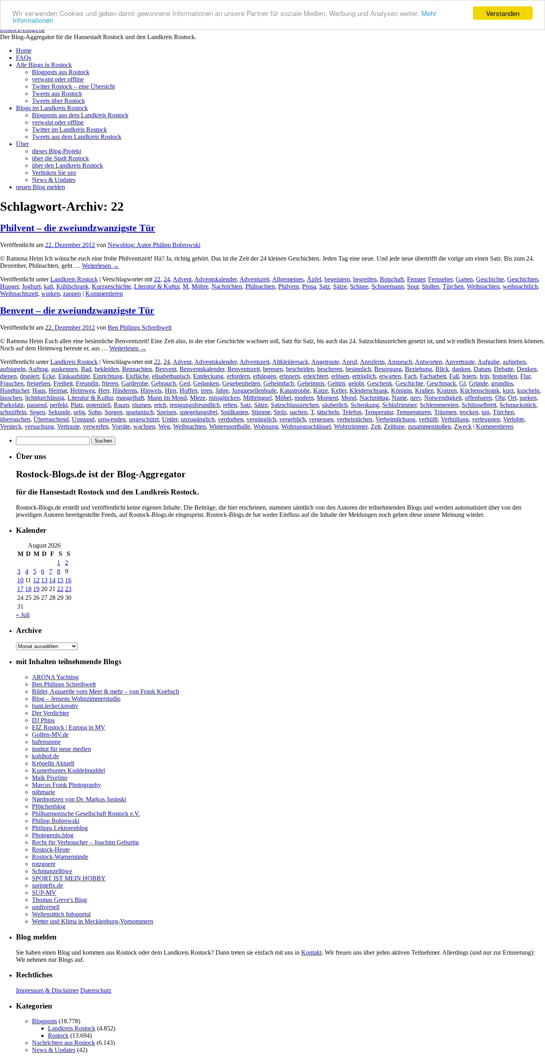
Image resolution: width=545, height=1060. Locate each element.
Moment (327, 397)
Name (399, 397)
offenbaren (478, 397)
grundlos (502, 383)
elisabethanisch (171, 376)
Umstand (83, 419)
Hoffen (188, 390)
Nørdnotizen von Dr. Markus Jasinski (79, 799)
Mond (348, 397)
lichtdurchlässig (44, 397)
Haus (38, 390)
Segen (37, 412)
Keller (338, 390)
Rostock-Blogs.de (22, 29)
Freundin (87, 383)
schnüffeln (13, 412)
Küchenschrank (480, 390)
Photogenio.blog (52, 835)
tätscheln (328, 412)
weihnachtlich (520, 286)
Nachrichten (226, 286)
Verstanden (502, 13)
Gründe (478, 383)
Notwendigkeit (443, 397)
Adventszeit (254, 279)
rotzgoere (43, 863)
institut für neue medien (61, 749)
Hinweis (151, 390)
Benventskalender (202, 369)
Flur (525, 376)
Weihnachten (483, 286)
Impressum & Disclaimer (47, 990)
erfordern (238, 376)
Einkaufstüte (74, 376)
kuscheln (528, 390)
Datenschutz (95, 990)
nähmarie (43, 792)
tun (486, 412)
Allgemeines (288, 279)
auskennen (64, 369)
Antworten (428, 361)
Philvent (288, 286)
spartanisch (140, 412)
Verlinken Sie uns (54, 172)
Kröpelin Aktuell (53, 763)
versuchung (39, 426)
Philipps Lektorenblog (60, 828)
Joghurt (31, 286)
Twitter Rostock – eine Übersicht (73, 86)
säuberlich (335, 404)
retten (230, 404)
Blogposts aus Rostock (60, 72)
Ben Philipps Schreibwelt (140, 327)
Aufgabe (489, 361)
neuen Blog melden (40, 187)
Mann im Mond (167, 397)
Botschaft (392, 279)
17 (20, 588)
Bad (86, 369)
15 (60, 580)
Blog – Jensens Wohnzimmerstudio (76, 698)
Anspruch (399, 361)
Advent (182, 279)
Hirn (170, 390)
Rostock (58, 1035)
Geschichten (522, 279)
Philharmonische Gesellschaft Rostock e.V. (86, 813)
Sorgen (113, 412)
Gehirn (336, 383)
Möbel (283, 397)
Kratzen (447, 390)
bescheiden (300, 369)
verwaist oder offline (58, 79)
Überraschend (51, 419)
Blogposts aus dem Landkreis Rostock (80, 115)
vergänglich (261, 419)
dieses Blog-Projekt (56, 151)
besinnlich (358, 369)
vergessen (321, 419)
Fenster (416, 279)
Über (22, 143)
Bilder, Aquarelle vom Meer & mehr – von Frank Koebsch (105, 691)
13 (44, 580)
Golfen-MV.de (50, 734)
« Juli (23, 614)
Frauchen (12, 383)
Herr (103, 390)
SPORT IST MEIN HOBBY (69, 878)
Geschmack (441, 383)
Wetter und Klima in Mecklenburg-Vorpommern (92, 921)
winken (50, 293)
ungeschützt (144, 419)
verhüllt (428, 419)
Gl (462, 383)
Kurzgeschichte (111, 286)
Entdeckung (208, 376)
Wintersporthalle (229, 426)
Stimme (261, 412)
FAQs (23, 57)
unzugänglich (198, 419)
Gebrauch (163, 383)
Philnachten (260, 286)
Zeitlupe (394, 426)
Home (24, 50)
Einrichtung (107, 376)
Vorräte (121, 426)
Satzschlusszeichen (295, 404)
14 (52, 580)
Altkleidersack (290, 361)
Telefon (351, 412)
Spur (413, 286)
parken (528, 397)
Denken (527, 369)
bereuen (273, 369)
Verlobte (513, 419)
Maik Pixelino (49, 777)
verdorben (230, 419)
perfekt (58, 404)
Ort (512, 397)
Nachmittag (374, 397)
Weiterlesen (100, 265)
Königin (401, 390)
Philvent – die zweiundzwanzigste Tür (77, 228)
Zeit (376, 426)
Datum (482, 369)
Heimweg (82, 390)
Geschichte (490, 279)
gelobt (356, 383)
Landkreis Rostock (74, 279)
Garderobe (134, 383)
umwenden (112, 419)
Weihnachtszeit (19, 293)
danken (461, 369)
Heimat (58, 390)
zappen (72, 293)
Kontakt (311, 952)
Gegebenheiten (241, 383)
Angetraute (325, 361)
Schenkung (365, 404)
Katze (320, 390)
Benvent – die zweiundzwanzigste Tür (77, 310)
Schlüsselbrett (479, 404)
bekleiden (107, 369)
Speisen (166, 412)
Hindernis (125, 390)
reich (160, 404)
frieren (110, 383)
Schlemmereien (439, 404)
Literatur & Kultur (157, 286)
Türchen (453, 286)
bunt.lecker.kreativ (55, 705)
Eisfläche (137, 376)
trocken (469, 412)
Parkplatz (12, 404)
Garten (464, 279)
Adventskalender (215, 279)
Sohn (94, 412)
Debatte (503, 369)
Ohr (500, 397)
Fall (454, 376)
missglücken (224, 397)
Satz (324, 286)
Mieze (197, 397)
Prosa (309, 286)
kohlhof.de (45, 756)
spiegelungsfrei (198, 412)
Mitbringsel (257, 397)
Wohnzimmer (350, 426)
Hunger (9, 286)
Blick (442, 369)
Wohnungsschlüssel (306, 426)
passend (37, 404)
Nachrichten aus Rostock (63, 1042)
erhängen (264, 376)
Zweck (463, 426)
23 (68, 588)
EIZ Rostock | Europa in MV (68, 727)
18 (28, 588)
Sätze (340, 286)
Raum (121, 404)
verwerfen (96, 426)
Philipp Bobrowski (55, 820)
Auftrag (38, 369)
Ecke (48, 376)
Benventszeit (243, 369)
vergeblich (292, 419)
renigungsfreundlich (195, 404)
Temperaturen (413, 412)
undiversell (45, 907)
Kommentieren (104, 293)
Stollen (430, 286)
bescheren (329, 369)
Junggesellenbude (254, 390)
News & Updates (53, 179)
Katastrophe (295, 390)
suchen (298, 412)
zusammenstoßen (429, 426)
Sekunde (59, 412)
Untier (170, 419)
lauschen (11, 397)
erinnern (289, 376)
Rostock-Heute (51, 849)
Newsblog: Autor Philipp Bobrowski (154, 244)
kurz (508, 390)
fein (484, 376)
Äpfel (314, 279)
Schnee (359, 286)
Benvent (165, 369)
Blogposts (44, 1021)
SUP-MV (44, 892)
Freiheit (63, 383)
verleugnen (486, 419)
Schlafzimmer (399, 404)
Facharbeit (433, 376)
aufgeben (514, 361)
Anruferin (372, 361)
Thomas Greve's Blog (59, 899)
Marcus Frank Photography (66, 784)
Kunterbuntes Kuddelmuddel (68, 770)
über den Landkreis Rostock (67, 165)
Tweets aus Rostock (57, 93)
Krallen (424, 390)
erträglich (364, 376)
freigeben (38, 383)
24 (167, 279)
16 (68, 580)
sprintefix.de (47, 885)
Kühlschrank (72, 286)
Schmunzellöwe (52, 871)
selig (79, 412)
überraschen (15, 419)
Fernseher (440, 279)
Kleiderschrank (369, 390)
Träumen (445, 412)
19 (36, 588)
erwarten (390, 376)
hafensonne (46, 741)
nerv (415, 397)
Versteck (11, 426)
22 (157, 279)
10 (20, 580)
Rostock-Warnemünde (60, 856)
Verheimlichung (395, 419)
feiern (469, 376)
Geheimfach (278, 383)
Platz (77, 404)
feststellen (504, 376)
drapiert (29, 376)
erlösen (340, 376)
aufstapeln (13, 369)
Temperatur (379, 412)
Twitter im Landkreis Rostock (69, 129)
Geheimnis (310, 383)
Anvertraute (460, 361)
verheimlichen (354, 419)
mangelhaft (130, 397)
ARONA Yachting (55, 677)
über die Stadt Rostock (60, 158)
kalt (48, 286)
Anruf (349, 361)
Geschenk (379, 383)
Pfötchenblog (48, 806)
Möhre (200, 286)
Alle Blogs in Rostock (44, 64)
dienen (8, 376)
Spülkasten (234, 412)
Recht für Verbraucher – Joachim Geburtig (85, 842)
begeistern (337, 279)
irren (206, 390)
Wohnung (265, 426)
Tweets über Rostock (58, 100)
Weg (164, 426)
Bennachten (137, 369)
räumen (141, 404)
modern (304, 397)
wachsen (144, 426)
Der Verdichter (50, 713)
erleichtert (315, 376)
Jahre (222, 390)
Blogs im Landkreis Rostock (52, 108)
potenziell (98, 404)
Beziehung (418, 369)
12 (36, 580)
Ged (184, 383)
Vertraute (68, 426)
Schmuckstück (518, 404)
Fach (410, 376)
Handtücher (14, 390)
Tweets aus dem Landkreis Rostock (76, 136)
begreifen (365, 279)
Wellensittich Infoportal (61, 914)
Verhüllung (455, 419)
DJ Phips (43, 720)
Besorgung (388, 369)
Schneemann (387, 286)
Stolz (280, 412)
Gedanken (206, 383)
